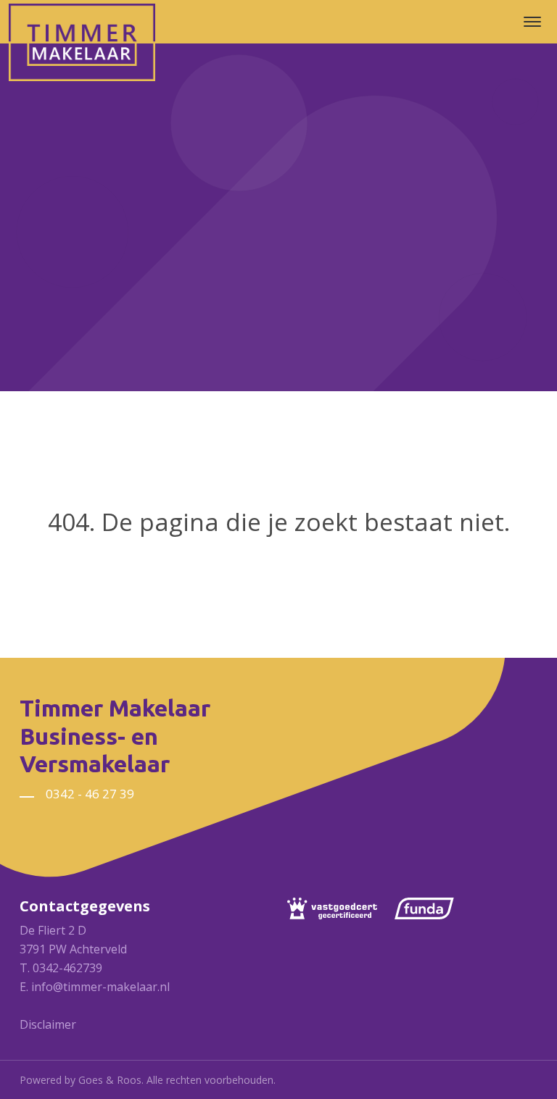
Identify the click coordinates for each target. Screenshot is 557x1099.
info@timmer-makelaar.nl (100, 987)
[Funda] (432, 908)
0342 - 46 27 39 (90, 793)
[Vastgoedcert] (339, 908)
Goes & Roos (109, 1080)
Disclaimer (48, 1024)
